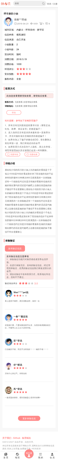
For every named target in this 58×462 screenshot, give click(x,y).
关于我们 (6, 437)
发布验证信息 (15, 248)
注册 (55, 3)
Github (16, 437)
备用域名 (26, 437)
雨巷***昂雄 (20, 19)
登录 (49, 3)
